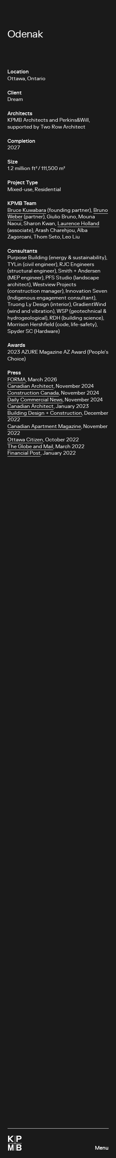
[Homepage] (14, 1143)
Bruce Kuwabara (26, 210)
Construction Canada (33, 393)
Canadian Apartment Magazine (44, 426)
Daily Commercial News (34, 399)
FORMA (16, 379)
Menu (102, 1148)
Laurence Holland (78, 223)
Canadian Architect (30, 386)
